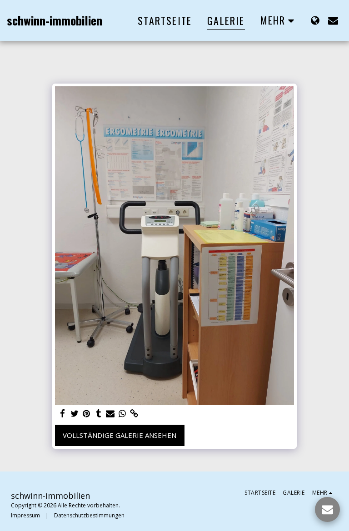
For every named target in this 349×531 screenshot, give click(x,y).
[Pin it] (86, 413)
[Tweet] (74, 413)
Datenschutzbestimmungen (89, 515)
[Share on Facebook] (62, 413)
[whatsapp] (122, 413)
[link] (134, 413)
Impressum (25, 515)
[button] (333, 20)
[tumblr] (98, 413)
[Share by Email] (110, 413)
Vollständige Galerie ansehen (119, 435)
